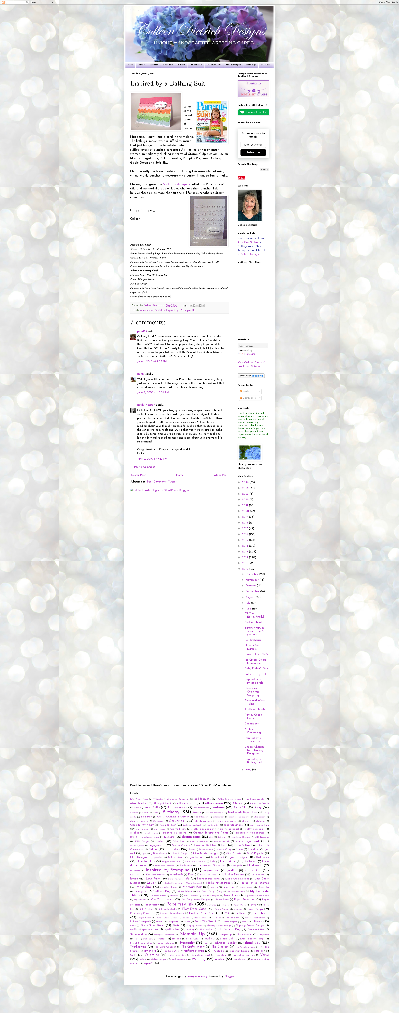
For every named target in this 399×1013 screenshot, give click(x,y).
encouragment (137, 845)
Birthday (160, 310)
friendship (253, 849)
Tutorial (258, 951)
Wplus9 (148, 963)
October (251, 585)
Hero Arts (227, 861)
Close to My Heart (142, 825)
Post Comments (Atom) (162, 481)
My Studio (168, 65)
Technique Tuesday (225, 943)
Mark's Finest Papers (219, 883)
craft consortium (259, 825)
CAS (159, 817)
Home (130, 65)
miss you (228, 887)
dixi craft (222, 837)
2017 (245, 528)
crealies (134, 833)
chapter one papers (239, 817)
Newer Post (138, 475)
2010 (245, 569)
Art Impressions (201, 808)
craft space (159, 829)
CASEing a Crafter (177, 817)
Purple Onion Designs (167, 918)
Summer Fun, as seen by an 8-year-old (254, 631)
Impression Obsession (211, 865)
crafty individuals (254, 829)
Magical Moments (173, 883)
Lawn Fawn (153, 878)
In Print (181, 65)
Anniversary (147, 310)
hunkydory (186, 865)
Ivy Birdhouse (253, 640)
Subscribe (253, 152)
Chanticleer (252, 723)
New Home (231, 895)
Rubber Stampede (140, 921)
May (248, 769)
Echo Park (178, 841)
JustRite (232, 870)
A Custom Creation (178, 799)
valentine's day (177, 955)
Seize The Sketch (205, 921)
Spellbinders (171, 929)
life (187, 878)
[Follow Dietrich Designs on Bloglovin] (251, 377)
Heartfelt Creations (195, 861)
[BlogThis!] (194, 305)
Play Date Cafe (194, 909)
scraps (187, 922)
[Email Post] (184, 305)
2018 (245, 522)
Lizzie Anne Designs (237, 879)
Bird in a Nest (253, 622)
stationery (148, 939)
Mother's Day (161, 891)
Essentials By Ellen (205, 845)
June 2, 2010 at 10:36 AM (153, 392)
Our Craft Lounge (162, 899)
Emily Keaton (146, 405)
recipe (186, 918)
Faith (224, 845)
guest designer (239, 857)
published (241, 913)
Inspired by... (173, 310)
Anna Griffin (152, 807)
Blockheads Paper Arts (242, 812)
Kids (191, 874)
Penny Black (239, 905)
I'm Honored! (196, 65)
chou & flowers (139, 821)
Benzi (140, 374)
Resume (154, 65)
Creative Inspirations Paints (210, 832)
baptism (134, 813)
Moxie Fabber (185, 891)
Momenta (263, 887)
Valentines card (200, 955)
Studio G (209, 939)
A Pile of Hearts (255, 709)
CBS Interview (201, 817)
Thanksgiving (138, 947)
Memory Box (192, 887)
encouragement (247, 841)
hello (212, 861)
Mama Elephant (194, 883)
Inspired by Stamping (168, 870)
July (248, 603)
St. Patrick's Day (229, 929)
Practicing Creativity (142, 913)
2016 (245, 534)
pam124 (142, 331)
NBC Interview (191, 896)
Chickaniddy (259, 817)
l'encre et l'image (208, 875)
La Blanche (258, 875)
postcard (238, 909)
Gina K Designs (180, 853)
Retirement (232, 918)
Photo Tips (251, 65)
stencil (161, 938)
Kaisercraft (135, 875)
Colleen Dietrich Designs (135, 10)
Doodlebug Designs (240, 837)
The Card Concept (165, 947)
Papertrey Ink (179, 904)
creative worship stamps (250, 833)
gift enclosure (159, 853)
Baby (258, 807)
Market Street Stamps (254, 883)
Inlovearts (135, 871)
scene (159, 921)
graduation (196, 857)
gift (144, 853)
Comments (249, 398)
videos (143, 959)
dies (211, 837)
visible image (158, 959)
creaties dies (151, 833)
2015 (245, 540)
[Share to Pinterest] (203, 305)
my (220, 891)
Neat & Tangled (211, 896)
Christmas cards (227, 821)
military (214, 887)
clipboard (260, 821)
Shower (257, 921)
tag (205, 943)
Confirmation (213, 825)
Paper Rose (222, 899)
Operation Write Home (257, 896)
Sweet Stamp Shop (141, 943)
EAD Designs (142, 841)
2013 (245, 551)
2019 (245, 517)
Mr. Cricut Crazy (205, 891)
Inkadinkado (254, 865)
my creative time (236, 891)
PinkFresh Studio (167, 909)
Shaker (245, 922)
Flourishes (172, 849)
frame (239, 849)
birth (156, 813)
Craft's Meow (178, 829)
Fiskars (153, 849)
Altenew (237, 803)
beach (145, 813)
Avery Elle (240, 807)
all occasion (186, 803)
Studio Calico (193, 939)
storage (176, 939)
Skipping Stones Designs (250, 925)
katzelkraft (176, 875)
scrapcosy (173, 921)
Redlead (217, 918)
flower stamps (206, 849)
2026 (246, 482)
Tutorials (265, 65)
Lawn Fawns (174, 879)
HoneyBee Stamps (164, 866)
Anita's (137, 808)
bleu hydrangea (233, 65)
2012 (245, 557)
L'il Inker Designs (233, 874)
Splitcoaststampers (176, 184)
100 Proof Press (139, 799)
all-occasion (214, 803)
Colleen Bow (168, 825)
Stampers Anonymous (164, 935)
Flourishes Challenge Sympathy (252, 692)
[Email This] (191, 305)
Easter (160, 841)
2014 (245, 546)
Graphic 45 (217, 857)
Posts (246, 391)
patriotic (211, 905)
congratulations (233, 825)
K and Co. (253, 870)
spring (190, 929)
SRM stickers (206, 929)
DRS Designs (261, 837)
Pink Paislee (146, 909)
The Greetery (220, 947)
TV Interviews (214, 65)
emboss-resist (221, 841)
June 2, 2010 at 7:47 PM (152, 459)
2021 (245, 505)
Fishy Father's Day (256, 668)
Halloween (262, 857)
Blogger (229, 976)
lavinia (134, 878)
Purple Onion (144, 918)
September (252, 591)
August (250, 597)
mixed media (246, 887)
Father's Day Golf (256, 674)
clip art (246, 821)
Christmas (176, 821)
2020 (246, 511)
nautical (174, 895)
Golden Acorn (176, 857)
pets (253, 904)
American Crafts (259, 803)
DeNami (169, 837)
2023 (246, 494)
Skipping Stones (194, 926)
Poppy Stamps (222, 909)
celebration (218, 817)
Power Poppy (255, 909)
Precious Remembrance (172, 913)
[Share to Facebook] (200, 305)
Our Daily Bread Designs (195, 899)
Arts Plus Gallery (248, 242)
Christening (158, 821)
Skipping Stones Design (219, 926)
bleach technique (215, 813)
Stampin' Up (188, 310)
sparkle (133, 929)
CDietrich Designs (249, 254)
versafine (221, 955)
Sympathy (187, 942)
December (252, 574)
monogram (141, 891)
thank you (252, 942)
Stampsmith (263, 935)
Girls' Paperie (255, 853)
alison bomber (138, 803)
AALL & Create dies (229, 799)
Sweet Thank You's (256, 654)
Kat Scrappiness (155, 875)
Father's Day (242, 845)
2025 (246, 488)
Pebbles (225, 905)
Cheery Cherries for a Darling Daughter (254, 750)
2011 (245, 563)
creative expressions (174, 833)
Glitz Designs (138, 857)
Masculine (144, 887)
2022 (246, 499)
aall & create (202, 799)
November (252, 580)
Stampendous (138, 934)
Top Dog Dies (171, 951)
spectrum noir (150, 929)
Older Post (221, 475)
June (248, 608)
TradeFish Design (239, 951)
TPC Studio (217, 951)
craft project (142, 829)
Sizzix (175, 925)
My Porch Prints (157, 896)
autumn (219, 807)
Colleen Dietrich (192, 825)
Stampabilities (256, 929)
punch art (261, 913)
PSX (226, 913)
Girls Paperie (233, 853)
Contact (142, 65)
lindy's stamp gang (208, 879)
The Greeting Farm (245, 947)
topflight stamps (194, 951)
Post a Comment (144, 467)
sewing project (230, 922)
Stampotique (244, 934)
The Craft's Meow (192, 947)
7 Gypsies (158, 799)
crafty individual (229, 829)
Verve (264, 955)
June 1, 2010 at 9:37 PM (152, 361)
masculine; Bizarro (169, 887)
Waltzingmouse (179, 959)
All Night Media (163, 803)
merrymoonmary (197, 976)
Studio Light (227, 939)
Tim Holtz (150, 951)
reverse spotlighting (255, 918)
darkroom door (150, 837)
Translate (249, 354)
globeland (158, 857)
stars (136, 939)
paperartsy (152, 904)
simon (133, 926)
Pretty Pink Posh (202, 913)
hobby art (251, 861)
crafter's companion (202, 829)
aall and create (255, 799)
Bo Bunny (146, 817)
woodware (239, 959)
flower (192, 849)
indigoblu (237, 866)
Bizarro (197, 813)
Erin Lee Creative (181, 845)
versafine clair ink (244, 955)
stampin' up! (225, 934)
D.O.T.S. (134, 837)
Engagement (156, 845)
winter (219, 959)
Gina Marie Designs (206, 853)
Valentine (151, 955)
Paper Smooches (244, 899)
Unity (133, 955)
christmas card (203, 821)
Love (150, 882)
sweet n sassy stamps (252, 939)
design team (191, 837)
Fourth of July (224, 849)
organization (140, 900)
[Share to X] (197, 305)
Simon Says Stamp (152, 925)
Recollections (200, 918)
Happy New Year (171, 861)
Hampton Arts (146, 861)
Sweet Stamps (166, 943)
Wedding (198, 959)
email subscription (199, 841)
